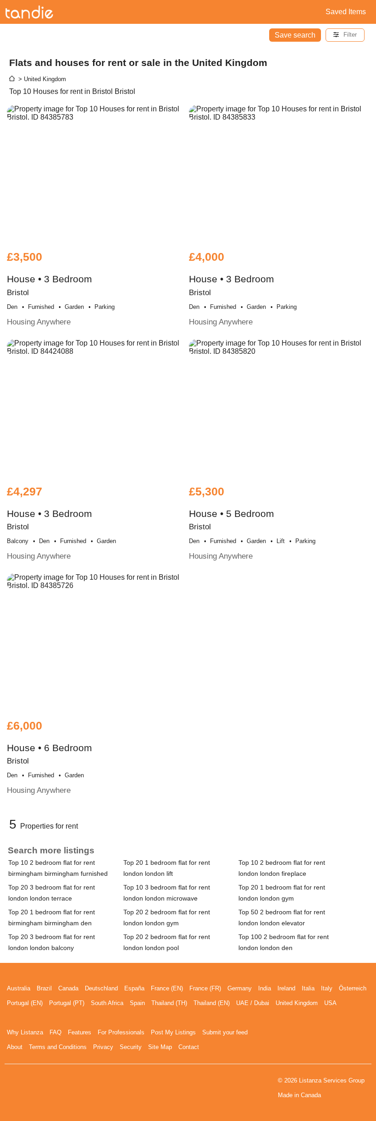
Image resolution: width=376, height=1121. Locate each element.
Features (79, 1032)
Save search (295, 35)
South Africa (107, 1003)
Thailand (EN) (212, 1003)
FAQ (55, 1032)
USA (330, 1003)
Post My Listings (173, 1032)
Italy (326, 988)
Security (131, 1047)
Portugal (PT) (66, 1003)
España (134, 988)
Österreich (352, 988)
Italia (308, 988)
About (14, 1047)
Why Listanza (25, 1032)
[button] (345, 35)
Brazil (44, 988)
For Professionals (121, 1032)
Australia (18, 988)
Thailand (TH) (169, 1003)
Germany (239, 988)
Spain (137, 1003)
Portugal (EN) (25, 1003)
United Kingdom (297, 1003)
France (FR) (205, 988)
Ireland (286, 988)
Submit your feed (225, 1032)
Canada (68, 988)
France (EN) (167, 988)
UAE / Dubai (252, 1003)
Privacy (103, 1047)
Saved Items (346, 12)
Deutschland (101, 988)
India (264, 988)
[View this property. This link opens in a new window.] (97, 173)
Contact (188, 1047)
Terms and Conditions (58, 1047)
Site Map (160, 1047)
